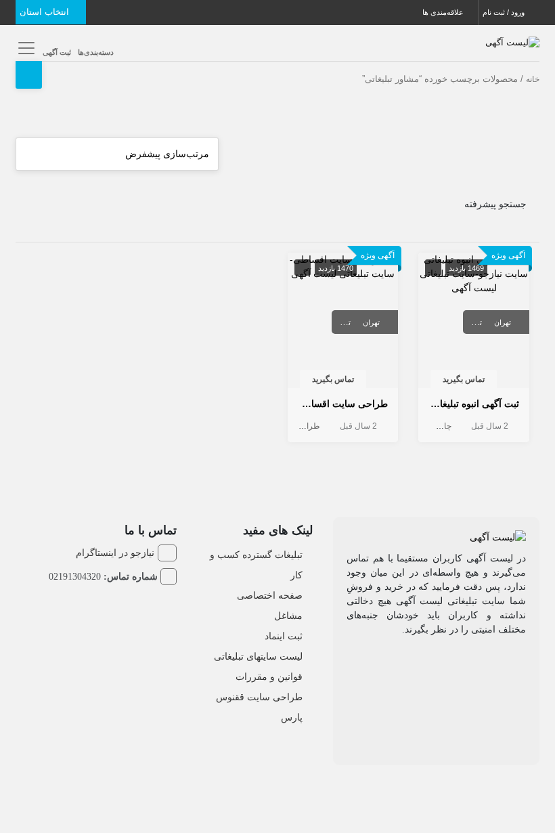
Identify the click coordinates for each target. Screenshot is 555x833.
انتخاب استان (46, 12)
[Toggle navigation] (24, 48)
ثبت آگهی (57, 52)
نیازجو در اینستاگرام (115, 552)
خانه (532, 79)
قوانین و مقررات (269, 676)
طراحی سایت (296, 426)
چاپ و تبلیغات (427, 426)
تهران (502, 322)
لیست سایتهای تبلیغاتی (258, 656)
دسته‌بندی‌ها (96, 52)
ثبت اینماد (284, 636)
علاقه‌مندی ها (444, 12)
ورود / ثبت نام (505, 12)
